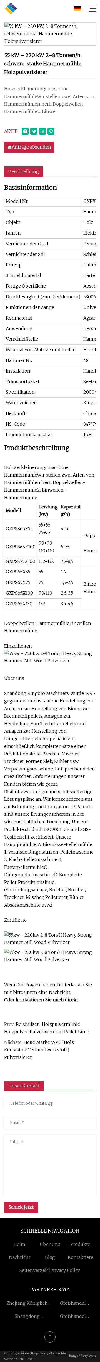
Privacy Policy (65, 1270)
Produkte (80, 1244)
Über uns (50, 1244)
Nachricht (19, 1257)
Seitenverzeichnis (38, 1270)
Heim (19, 1244)
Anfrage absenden (31, 147)
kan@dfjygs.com (82, 1356)
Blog (50, 1257)
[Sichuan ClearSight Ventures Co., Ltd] (11, 8)
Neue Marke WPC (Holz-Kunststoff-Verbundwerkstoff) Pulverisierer (40, 1049)
